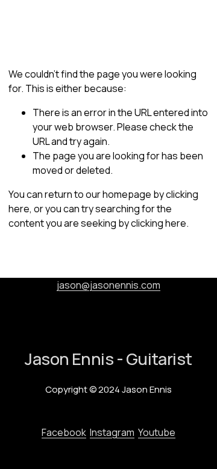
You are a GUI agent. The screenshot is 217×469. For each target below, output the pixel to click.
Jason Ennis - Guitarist (62, 23)
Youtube (156, 432)
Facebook (64, 432)
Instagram (112, 432)
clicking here (158, 223)
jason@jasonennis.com (108, 285)
